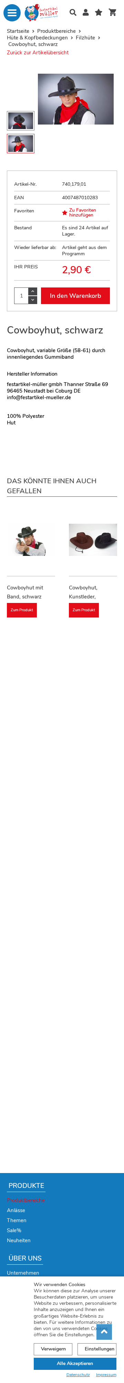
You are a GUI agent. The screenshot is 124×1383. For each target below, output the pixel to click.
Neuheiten (19, 1240)
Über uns (25, 1258)
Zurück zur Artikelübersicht (38, 52)
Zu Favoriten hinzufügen (82, 213)
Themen (17, 1220)
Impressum (106, 1374)
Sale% (14, 1230)
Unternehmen (23, 1273)
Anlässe (16, 1210)
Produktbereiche (26, 1200)
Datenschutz (78, 1374)
